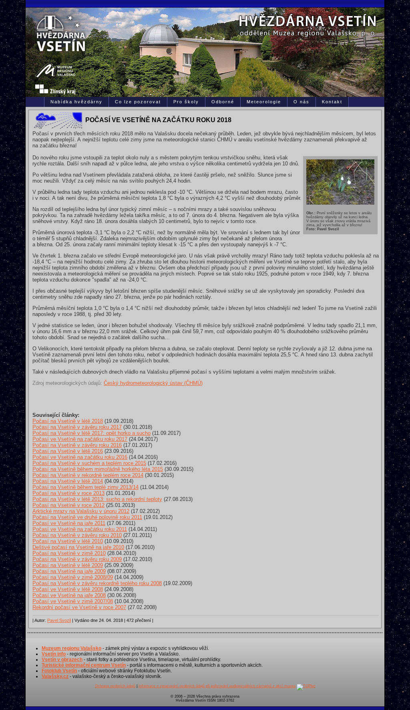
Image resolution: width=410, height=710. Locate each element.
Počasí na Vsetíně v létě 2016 (67, 451)
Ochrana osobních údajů (115, 686)
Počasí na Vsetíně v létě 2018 (67, 421)
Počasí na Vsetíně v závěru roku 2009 (77, 559)
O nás (301, 101)
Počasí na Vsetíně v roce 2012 (68, 505)
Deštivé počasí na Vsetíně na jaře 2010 (78, 547)
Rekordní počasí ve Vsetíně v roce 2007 (79, 607)
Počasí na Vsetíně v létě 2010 (67, 541)
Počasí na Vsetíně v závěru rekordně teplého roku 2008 (97, 583)
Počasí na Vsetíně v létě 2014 (67, 481)
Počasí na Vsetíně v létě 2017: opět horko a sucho (91, 433)
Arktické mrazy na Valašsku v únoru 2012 (80, 511)
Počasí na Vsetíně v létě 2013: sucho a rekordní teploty (97, 499)
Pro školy (186, 101)
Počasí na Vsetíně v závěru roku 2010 (77, 535)
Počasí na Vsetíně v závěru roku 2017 (77, 427)
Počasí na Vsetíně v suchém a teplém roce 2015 (89, 463)
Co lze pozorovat (138, 101)
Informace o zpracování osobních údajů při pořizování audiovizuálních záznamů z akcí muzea (217, 686)
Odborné (222, 101)
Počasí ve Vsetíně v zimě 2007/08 (72, 601)
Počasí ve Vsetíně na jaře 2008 (69, 595)
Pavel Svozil (59, 620)
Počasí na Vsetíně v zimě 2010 (69, 553)
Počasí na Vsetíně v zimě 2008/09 (72, 577)
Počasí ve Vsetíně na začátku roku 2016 (79, 457)
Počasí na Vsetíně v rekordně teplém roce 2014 (87, 475)
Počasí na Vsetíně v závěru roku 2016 (77, 445)
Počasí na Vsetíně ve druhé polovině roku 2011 (87, 517)
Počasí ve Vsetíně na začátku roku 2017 (79, 439)
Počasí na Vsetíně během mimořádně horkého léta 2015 (97, 469)
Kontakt (332, 101)
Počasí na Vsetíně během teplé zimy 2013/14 (85, 487)
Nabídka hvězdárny (76, 101)
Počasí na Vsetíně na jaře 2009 (69, 571)
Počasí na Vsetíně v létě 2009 (67, 565)
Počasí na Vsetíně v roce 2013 (68, 493)
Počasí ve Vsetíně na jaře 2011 (68, 523)
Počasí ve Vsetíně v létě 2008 (67, 589)
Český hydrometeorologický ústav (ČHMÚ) (153, 383)
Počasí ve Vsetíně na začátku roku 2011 (79, 529)
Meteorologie (264, 101)
